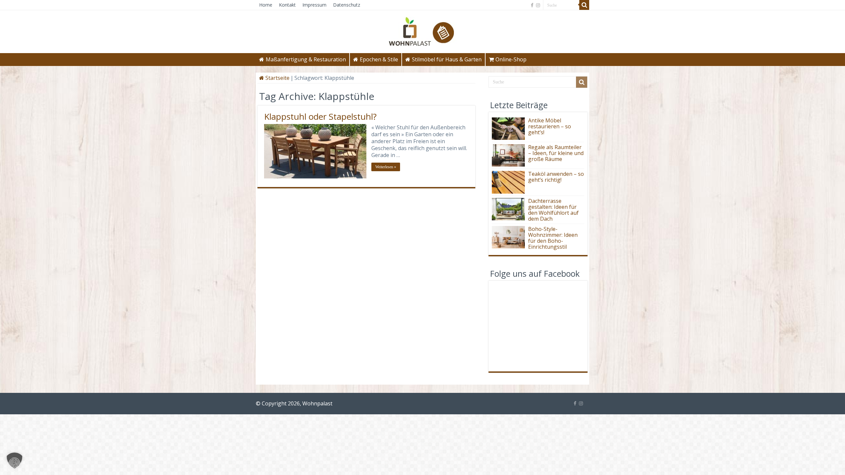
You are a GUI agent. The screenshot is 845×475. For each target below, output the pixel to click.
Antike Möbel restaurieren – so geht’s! (549, 126)
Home (265, 5)
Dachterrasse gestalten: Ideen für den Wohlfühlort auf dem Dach (553, 209)
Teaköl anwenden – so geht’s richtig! (556, 176)
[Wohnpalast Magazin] (422, 29)
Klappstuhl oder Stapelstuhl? (320, 116)
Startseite (276, 77)
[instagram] (538, 5)
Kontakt (287, 5)
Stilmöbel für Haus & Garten (447, 59)
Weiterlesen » (385, 167)
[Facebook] (532, 5)
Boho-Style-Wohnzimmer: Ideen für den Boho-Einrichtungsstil (553, 237)
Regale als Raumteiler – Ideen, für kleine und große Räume (556, 153)
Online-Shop (510, 59)
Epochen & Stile (379, 59)
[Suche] (584, 5)
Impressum (314, 5)
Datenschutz (346, 5)
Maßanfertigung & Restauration (306, 59)
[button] (14, 460)
